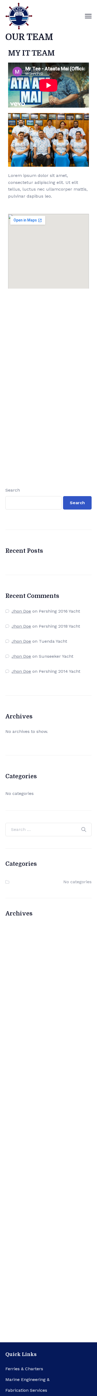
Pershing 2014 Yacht (59, 671)
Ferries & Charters (24, 1368)
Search (12, 490)
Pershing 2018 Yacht (59, 626)
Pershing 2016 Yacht (59, 611)
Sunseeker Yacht (56, 656)
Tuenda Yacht (53, 641)
